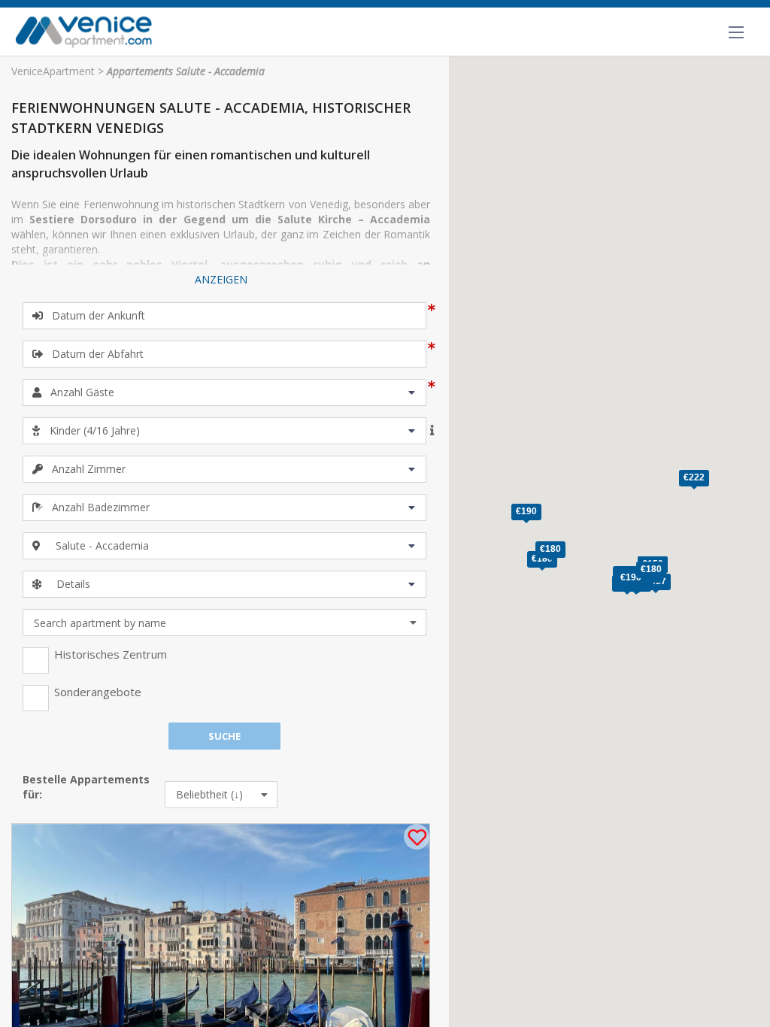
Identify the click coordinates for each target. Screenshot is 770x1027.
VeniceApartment (53, 71)
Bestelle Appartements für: (86, 786)
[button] (694, 479)
